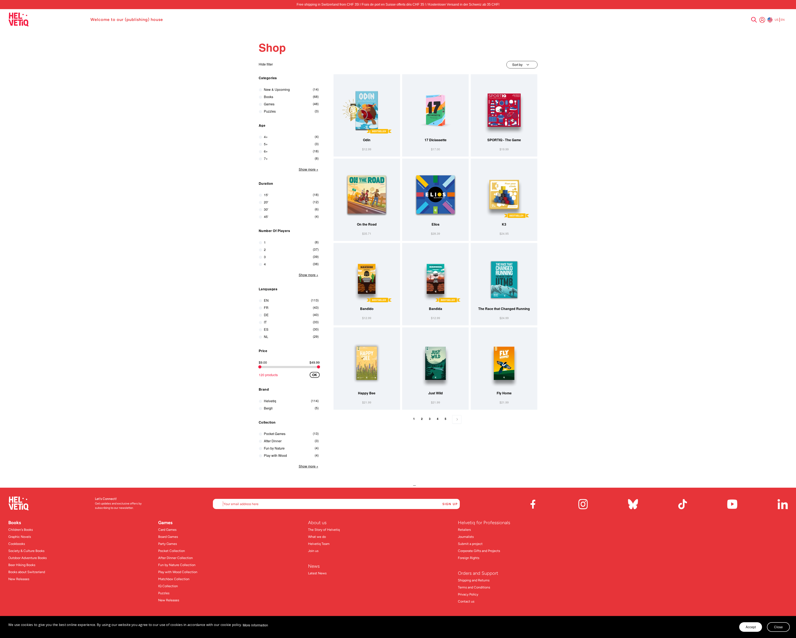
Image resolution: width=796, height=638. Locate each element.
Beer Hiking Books (21, 565)
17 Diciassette (436, 139)
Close (778, 627)
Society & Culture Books (26, 551)
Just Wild (435, 393)
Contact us (466, 601)
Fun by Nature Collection (176, 565)
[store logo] (47, 19)
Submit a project (470, 544)
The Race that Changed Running (504, 308)
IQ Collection (168, 586)
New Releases (18, 579)
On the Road (367, 224)
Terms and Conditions (474, 587)
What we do (317, 537)
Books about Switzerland (26, 572)
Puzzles (163, 593)
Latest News (317, 573)
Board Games (168, 537)
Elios (435, 224)
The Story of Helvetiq (324, 530)
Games (165, 522)
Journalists (466, 537)
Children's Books (20, 530)
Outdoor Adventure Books (27, 558)
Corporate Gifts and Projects (479, 551)
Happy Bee (366, 393)
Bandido (367, 308)
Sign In (762, 20)
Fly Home (504, 393)
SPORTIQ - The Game (504, 139)
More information (255, 625)
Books (14, 522)
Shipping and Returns (473, 580)
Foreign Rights (468, 558)
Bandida (435, 308)
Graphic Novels (19, 537)
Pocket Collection (171, 551)
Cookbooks (16, 544)
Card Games (167, 530)
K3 (504, 224)
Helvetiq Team (319, 544)
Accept (751, 627)
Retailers (464, 530)
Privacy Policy (468, 594)
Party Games (167, 544)
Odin (366, 139)
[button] (396, 133)
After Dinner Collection (175, 558)
